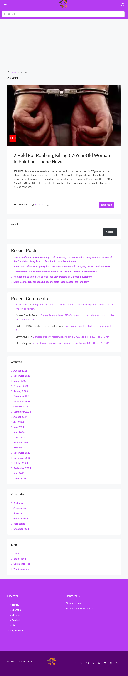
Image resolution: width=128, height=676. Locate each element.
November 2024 (21, 401)
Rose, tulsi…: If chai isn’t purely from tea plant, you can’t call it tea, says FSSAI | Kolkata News (62, 266)
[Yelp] (117, 663)
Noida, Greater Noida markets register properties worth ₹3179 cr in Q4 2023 (70, 343)
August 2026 (20, 370)
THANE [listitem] (15, 605)
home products (21, 518)
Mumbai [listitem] (16, 615)
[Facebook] (76, 663)
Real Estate (19, 523)
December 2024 (21, 396)
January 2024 (20, 447)
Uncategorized (21, 528)
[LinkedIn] (94, 663)
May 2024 (18, 427)
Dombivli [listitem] (16, 620)
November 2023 (21, 458)
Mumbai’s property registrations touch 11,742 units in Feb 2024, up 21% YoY (71, 336)
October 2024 (20, 406)
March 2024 (19, 437)
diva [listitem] (14, 625)
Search (14, 224)
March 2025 (19, 381)
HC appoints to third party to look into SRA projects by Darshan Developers (52, 276)
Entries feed (19, 558)
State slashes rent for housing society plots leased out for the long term (51, 282)
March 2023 (19, 478)
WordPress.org (21, 569)
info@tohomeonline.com (81, 608)
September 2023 (22, 468)
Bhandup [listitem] (16, 610)
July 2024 (18, 422)
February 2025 (21, 386)
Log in (16, 553)
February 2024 (21, 442)
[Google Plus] (100, 663)
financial (17, 513)
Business (40, 204)
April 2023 (19, 473)
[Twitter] (82, 663)
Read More (106, 204)
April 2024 (19, 432)
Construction (20, 508)
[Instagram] (88, 663)
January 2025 (20, 391)
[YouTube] (106, 663)
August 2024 (20, 417)
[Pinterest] (111, 663)
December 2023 (21, 452)
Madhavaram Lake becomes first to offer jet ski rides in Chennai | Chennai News (55, 271)
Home (13, 72)
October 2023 (20, 463)
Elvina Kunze (22, 304)
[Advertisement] (64, 42)
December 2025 (21, 375)
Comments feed (21, 563)
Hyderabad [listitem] (17, 630)
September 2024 (22, 411)
